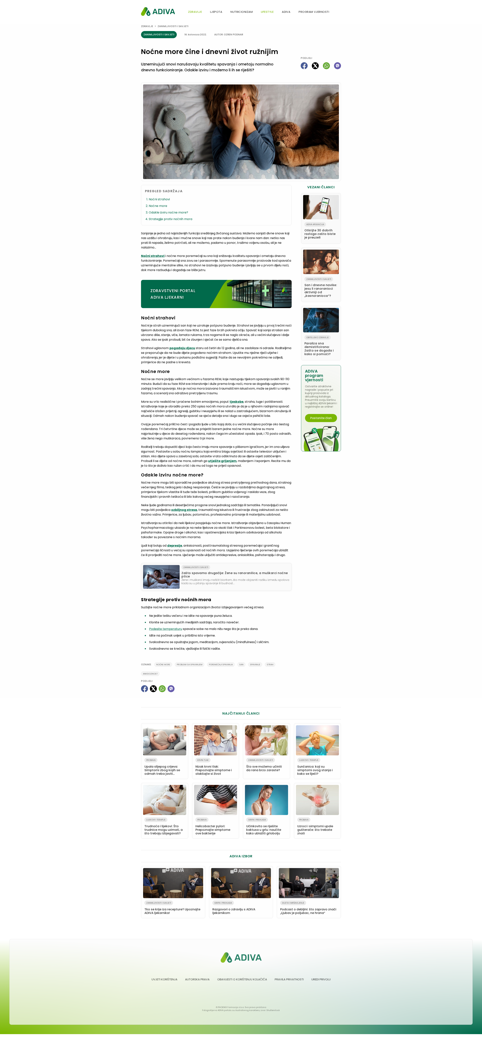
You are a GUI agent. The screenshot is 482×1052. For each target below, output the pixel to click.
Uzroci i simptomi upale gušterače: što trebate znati (315, 827)
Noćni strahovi (159, 199)
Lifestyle (267, 11)
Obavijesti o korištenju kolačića (242, 979)
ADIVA (286, 11)
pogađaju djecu (182, 348)
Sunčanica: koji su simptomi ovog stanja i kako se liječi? (315, 767)
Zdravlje (195, 11)
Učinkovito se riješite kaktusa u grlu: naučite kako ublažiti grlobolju (263, 827)
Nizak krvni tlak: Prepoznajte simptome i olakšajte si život (213, 767)
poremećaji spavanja (221, 664)
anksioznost (150, 673)
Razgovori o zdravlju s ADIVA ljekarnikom (233, 908)
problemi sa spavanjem (189, 664)
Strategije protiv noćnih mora (170, 219)
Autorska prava (197, 979)
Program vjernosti (314, 11)
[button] (339, 12)
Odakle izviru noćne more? (168, 212)
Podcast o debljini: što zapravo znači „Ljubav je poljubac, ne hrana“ (308, 908)
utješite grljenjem (222, 461)
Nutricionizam (241, 11)
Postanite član (321, 418)
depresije (174, 545)
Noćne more (158, 206)
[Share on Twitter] (315, 65)
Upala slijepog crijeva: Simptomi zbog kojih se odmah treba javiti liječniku (162, 768)
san (241, 664)
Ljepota (216, 11)
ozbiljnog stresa (184, 510)
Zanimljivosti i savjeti (173, 26)
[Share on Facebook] (304, 65)
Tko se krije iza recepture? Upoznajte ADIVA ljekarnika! (172, 908)
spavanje (255, 664)
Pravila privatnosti (289, 979)
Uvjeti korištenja (164, 979)
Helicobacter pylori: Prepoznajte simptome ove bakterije (212, 827)
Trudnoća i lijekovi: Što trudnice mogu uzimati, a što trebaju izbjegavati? (163, 827)
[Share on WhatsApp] (326, 65)
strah (270, 664)
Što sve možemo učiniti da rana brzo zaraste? (264, 765)
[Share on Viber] (337, 65)
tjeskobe (236, 402)
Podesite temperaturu (165, 629)
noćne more (163, 664)
